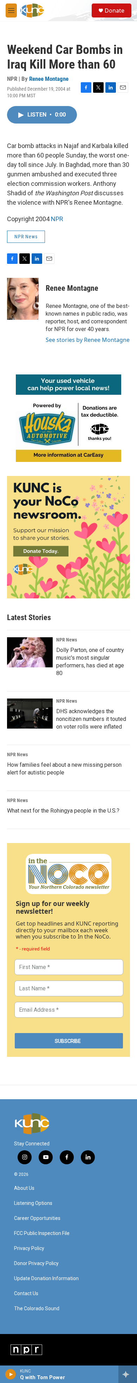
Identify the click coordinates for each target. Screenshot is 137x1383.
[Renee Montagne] (23, 299)
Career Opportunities (37, 1218)
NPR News (26, 236)
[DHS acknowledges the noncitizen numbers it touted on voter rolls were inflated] (30, 713)
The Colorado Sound (36, 1308)
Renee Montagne (48, 78)
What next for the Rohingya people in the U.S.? (63, 810)
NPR (57, 219)
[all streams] (127, 1374)
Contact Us (26, 1293)
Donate (114, 10)
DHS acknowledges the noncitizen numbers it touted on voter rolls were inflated (91, 719)
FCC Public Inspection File (42, 1233)
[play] (10, 1374)
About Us (24, 1188)
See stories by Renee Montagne (88, 340)
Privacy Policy (29, 1248)
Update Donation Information (46, 1278)
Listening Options (33, 1203)
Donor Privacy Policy (36, 1263)
